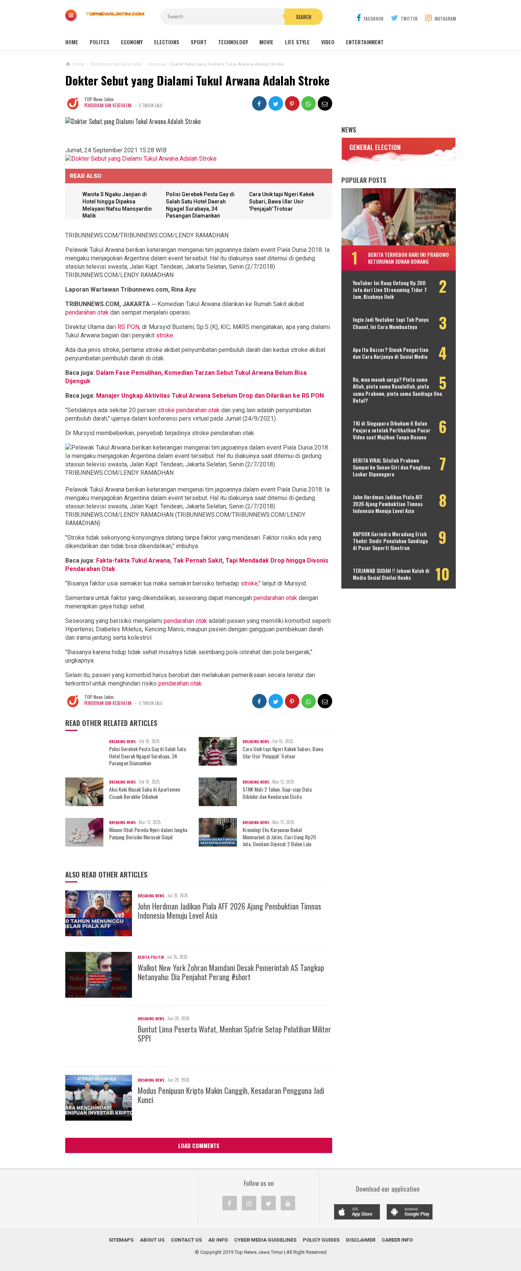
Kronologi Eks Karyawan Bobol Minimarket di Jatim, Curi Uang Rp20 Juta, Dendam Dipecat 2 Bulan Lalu (279, 836)
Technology (233, 42)
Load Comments (198, 1145)
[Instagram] (249, 1203)
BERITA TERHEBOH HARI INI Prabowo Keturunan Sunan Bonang (408, 257)
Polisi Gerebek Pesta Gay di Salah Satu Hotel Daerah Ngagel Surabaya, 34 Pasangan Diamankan (147, 755)
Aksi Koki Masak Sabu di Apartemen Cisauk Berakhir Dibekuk (144, 793)
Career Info (397, 1240)
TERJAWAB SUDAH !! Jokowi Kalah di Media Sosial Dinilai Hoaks (391, 574)
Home (71, 42)
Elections (166, 42)
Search (303, 17)
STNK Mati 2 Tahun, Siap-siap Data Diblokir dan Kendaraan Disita (277, 793)
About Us (152, 1240)
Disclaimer (360, 1240)
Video (327, 42)
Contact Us (186, 1240)
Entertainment (365, 42)
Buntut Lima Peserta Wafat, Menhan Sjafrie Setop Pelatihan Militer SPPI (234, 1033)
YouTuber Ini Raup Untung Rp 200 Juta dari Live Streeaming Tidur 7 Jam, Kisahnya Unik (390, 289)
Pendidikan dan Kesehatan (108, 105)
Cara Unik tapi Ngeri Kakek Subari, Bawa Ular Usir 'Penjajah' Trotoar (281, 201)
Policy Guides (321, 1240)
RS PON (128, 327)
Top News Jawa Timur (259, 1252)
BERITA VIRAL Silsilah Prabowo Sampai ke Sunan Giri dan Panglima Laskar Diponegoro (391, 467)
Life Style (297, 42)
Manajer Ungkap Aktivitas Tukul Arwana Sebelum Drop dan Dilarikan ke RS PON (210, 395)
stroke (164, 335)
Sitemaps (121, 1240)
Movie (266, 42)
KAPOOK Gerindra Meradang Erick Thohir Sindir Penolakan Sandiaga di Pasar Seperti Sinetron (390, 541)
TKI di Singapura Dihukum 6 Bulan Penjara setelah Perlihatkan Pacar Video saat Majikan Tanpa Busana (392, 430)
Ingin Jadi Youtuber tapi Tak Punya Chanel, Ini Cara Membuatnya (391, 323)
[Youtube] (288, 1203)
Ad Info (218, 1240)
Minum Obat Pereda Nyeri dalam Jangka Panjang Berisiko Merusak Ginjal (148, 833)
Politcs (99, 42)
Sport (199, 42)
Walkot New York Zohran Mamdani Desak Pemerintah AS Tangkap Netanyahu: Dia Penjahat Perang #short (231, 972)
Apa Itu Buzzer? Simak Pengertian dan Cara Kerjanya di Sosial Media (390, 353)
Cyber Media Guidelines (265, 1240)
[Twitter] (268, 1203)
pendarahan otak (87, 312)
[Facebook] (229, 1203)
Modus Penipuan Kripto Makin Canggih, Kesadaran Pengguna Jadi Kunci (231, 1095)
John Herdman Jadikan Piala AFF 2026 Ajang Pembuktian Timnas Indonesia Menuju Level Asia (229, 911)
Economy (132, 42)
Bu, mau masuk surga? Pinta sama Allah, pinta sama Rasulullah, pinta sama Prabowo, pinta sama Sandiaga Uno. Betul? (398, 390)
